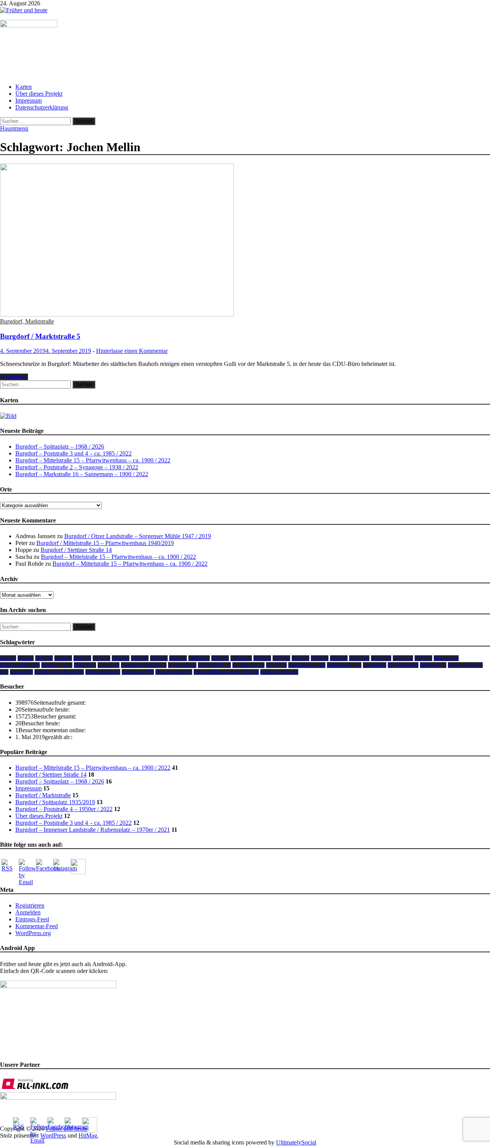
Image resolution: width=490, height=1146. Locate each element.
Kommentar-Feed (36, 926)
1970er (241, 658)
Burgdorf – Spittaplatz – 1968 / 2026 (59, 446)
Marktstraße (344, 665)
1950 (140, 658)
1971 (262, 658)
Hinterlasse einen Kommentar (132, 351)
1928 (120, 658)
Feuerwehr (182, 665)
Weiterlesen (14, 377)
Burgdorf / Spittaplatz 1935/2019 (55, 802)
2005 (339, 658)
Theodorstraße (173, 672)
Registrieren (29, 905)
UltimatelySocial (296, 1142)
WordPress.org (33, 933)
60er (8, 658)
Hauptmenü (14, 128)
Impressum (28, 100)
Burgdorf (56, 665)
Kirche (276, 665)
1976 (319, 658)
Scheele (21, 672)
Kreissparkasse (306, 665)
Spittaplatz (138, 672)
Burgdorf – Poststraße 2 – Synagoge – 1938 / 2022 (76, 467)
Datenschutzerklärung (41, 107)
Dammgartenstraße (144, 665)
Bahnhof (446, 658)
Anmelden (28, 912)
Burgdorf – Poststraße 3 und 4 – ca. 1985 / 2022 (73, 453)
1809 (44, 658)
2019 (359, 658)
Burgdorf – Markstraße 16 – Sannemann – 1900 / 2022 (81, 474)
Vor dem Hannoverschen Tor (226, 672)
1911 (82, 658)
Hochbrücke (248, 665)
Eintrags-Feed (32, 919)
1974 (300, 658)
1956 (178, 658)
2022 (423, 658)
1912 (101, 658)
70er (26, 658)
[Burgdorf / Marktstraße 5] (245, 240)
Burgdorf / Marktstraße (43, 795)
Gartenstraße (214, 665)
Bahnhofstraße (20, 665)
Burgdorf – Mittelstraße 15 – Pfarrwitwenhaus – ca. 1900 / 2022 (92, 460)
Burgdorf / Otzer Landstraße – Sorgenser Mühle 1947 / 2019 (137, 536)
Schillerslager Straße (59, 672)
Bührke (85, 665)
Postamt (374, 665)
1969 (220, 658)
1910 (63, 658)
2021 (403, 658)
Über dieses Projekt (38, 93)
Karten (23, 86)
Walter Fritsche (279, 672)
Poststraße (403, 665)
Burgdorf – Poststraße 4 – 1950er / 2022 (64, 809)
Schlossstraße (102, 672)
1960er (199, 658)
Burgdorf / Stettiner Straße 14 (76, 550)
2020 (381, 658)
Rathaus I (433, 665)
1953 (159, 658)
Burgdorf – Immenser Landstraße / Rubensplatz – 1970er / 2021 (92, 829)
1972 (281, 658)
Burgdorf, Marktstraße (27, 321)
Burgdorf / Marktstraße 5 (40, 336)
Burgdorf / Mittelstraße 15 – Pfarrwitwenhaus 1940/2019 (105, 543)
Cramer (108, 665)
